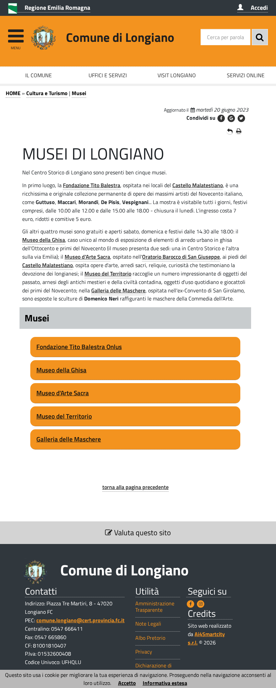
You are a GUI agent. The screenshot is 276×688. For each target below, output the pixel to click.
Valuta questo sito (141, 532)
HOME (13, 93)
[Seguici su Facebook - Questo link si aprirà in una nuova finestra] (190, 604)
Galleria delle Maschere (118, 290)
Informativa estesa (165, 683)
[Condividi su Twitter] (241, 118)
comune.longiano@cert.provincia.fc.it (80, 620)
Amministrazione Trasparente (154, 606)
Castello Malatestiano (197, 185)
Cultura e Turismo (47, 93)
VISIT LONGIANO (177, 75)
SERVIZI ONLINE (246, 75)
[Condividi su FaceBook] (221, 118)
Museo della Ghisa (43, 240)
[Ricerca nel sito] (260, 37)
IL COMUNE (38, 75)
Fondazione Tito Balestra (91, 185)
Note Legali (148, 624)
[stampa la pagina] (238, 131)
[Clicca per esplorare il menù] (15, 33)
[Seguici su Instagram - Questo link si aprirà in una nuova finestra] (200, 604)
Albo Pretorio (150, 638)
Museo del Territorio (107, 273)
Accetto (127, 683)
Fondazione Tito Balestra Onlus (79, 346)
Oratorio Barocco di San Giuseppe (181, 257)
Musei (79, 93)
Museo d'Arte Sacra (87, 257)
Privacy (143, 652)
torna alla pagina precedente (135, 487)
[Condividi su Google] (231, 118)
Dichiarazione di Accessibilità (153, 668)
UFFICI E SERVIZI (108, 75)
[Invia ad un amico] (230, 131)
